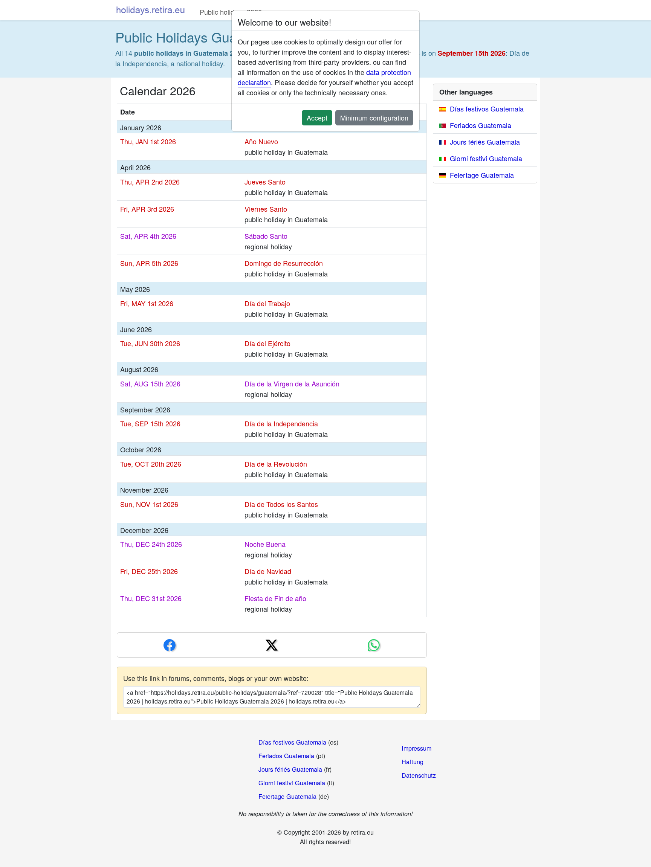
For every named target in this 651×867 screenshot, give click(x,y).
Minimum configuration (374, 117)
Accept (317, 117)
